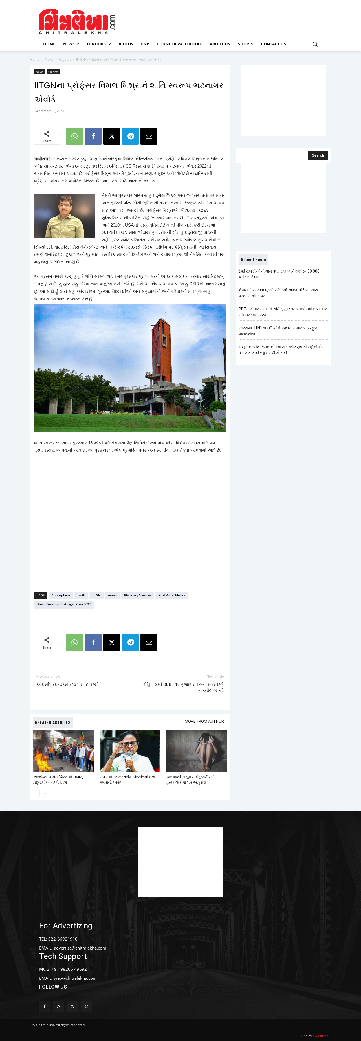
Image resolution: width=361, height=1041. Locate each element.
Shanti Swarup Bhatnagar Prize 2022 (64, 604)
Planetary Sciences (137, 595)
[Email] (148, 136)
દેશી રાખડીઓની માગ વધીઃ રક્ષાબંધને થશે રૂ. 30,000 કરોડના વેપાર (279, 274)
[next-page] (45, 793)
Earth (81, 595)
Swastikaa (321, 1035)
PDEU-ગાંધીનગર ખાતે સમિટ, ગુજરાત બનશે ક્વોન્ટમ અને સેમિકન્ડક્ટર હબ (283, 312)
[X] (111, 136)
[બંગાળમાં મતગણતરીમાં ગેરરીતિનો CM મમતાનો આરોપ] (130, 751)
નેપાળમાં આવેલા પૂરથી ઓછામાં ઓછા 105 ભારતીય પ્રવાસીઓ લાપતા (278, 293)
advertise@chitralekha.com (80, 948)
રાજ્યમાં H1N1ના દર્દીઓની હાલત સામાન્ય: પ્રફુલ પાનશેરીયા (278, 331)
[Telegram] (130, 136)
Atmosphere (61, 595)
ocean (112, 595)
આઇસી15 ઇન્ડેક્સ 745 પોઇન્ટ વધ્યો (67, 684)
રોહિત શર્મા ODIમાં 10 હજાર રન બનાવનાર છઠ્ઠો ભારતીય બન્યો (183, 687)
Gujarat (65, 59)
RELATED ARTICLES (53, 722)
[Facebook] (93, 136)
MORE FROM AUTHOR (204, 721)
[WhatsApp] (74, 136)
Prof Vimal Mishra (172, 595)
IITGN (97, 595)
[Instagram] (58, 1006)
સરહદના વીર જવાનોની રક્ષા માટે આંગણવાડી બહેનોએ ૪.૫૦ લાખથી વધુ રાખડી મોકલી (280, 349)
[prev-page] (36, 793)
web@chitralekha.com (75, 978)
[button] (315, 44)
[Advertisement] (228, 20)
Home (34, 59)
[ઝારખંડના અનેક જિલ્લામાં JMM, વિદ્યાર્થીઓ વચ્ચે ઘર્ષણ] (63, 751)
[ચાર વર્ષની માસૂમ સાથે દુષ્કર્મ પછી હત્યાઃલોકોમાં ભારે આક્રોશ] (196, 751)
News (49, 59)
